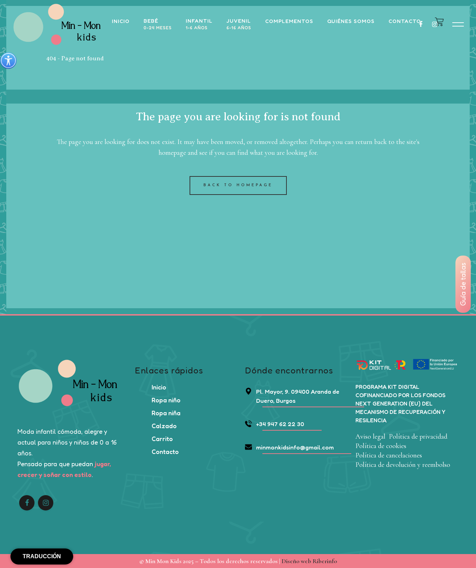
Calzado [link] (164, 425)
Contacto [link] (165, 451)
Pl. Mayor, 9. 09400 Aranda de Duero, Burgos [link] (297, 396)
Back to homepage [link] (238, 185)
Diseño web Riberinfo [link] (309, 561)
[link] (8, 60)
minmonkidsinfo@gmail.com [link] (295, 447)
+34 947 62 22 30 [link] (280, 423)
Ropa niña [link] (166, 412)
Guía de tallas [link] (463, 284)
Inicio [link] (159, 387)
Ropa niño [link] (166, 399)
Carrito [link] (162, 438)
